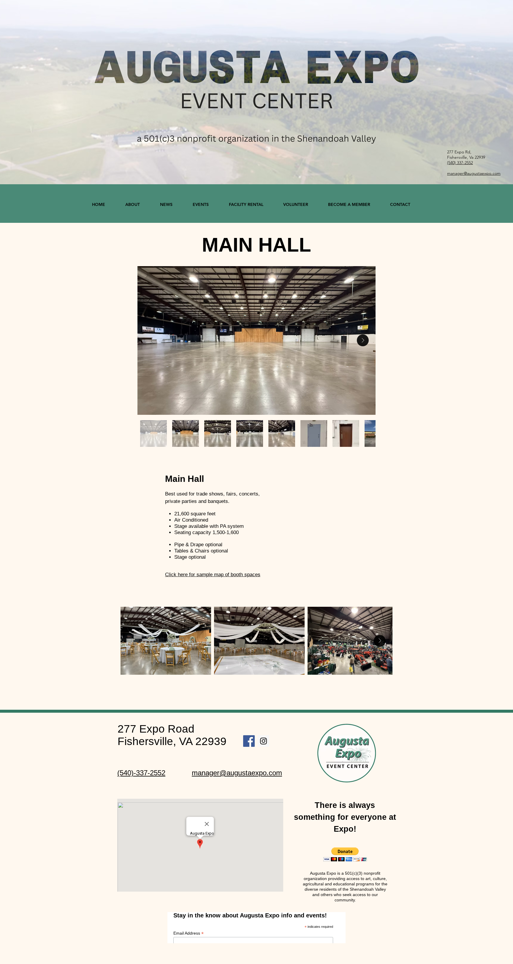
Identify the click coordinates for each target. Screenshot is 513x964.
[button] (345, 854)
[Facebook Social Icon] (249, 741)
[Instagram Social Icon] (263, 741)
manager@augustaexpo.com (237, 773)
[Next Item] (363, 340)
